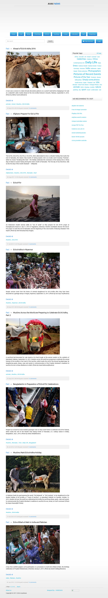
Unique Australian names (79, 121)
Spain (84, 82)
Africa (76, 56)
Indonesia (93, 68)
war (100, 89)
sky (80, 89)
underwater (94, 89)
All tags (99, 53)
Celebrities (81, 59)
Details (8, 100)
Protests (93, 77)
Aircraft (81, 56)
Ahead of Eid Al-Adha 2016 (24, 49)
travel (88, 89)
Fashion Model (83, 66)
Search (50, 41)
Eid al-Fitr (17, 183)
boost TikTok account (78, 136)
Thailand (89, 82)
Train (19, 442)
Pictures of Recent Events (87, 74)
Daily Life (25, 442)
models (92, 87)
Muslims (18, 104)
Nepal (75, 71)
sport (84, 90)
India (7, 578)
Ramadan (30, 173)
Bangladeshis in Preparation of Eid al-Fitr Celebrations (35, 384)
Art (85, 56)
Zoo (101, 84)
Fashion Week (92, 66)
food (35, 173)
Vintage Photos (94, 84)
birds (82, 87)
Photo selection (82, 71)
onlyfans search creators (79, 117)
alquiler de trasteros (78, 105)
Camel (13, 104)
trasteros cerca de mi (78, 129)
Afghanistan (9, 173)
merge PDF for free (78, 125)
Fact (7, 49)
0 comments (32, 108)
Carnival (93, 56)
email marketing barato (79, 133)
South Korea (78, 82)
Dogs (99, 63)
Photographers (94, 71)
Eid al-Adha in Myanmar (23, 250)
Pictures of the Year (82, 77)
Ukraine (75, 84)
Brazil (89, 56)
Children (89, 59)
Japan (99, 68)
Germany (76, 68)
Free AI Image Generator (79, 109)
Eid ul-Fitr (23, 173)
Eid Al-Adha (25, 104)
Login (99, 41)
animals (8, 104)
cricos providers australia (79, 140)
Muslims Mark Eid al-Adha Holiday (27, 453)
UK (94, 82)
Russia (99, 77)
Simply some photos (91, 80)
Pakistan (12, 578)
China (95, 59)
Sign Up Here (89, 41)
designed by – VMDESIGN (55, 590)
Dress (75, 66)
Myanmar (15, 303)
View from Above (83, 84)
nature (98, 87)
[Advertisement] (54, 19)
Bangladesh (32, 442)
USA (97, 82)
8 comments (33, 177)
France (99, 66)
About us (8, 590)
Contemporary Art (78, 63)
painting (75, 89)
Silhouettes (78, 80)
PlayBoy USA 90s (77, 113)
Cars (98, 56)
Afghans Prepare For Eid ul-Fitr (26, 114)
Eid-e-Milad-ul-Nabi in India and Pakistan (30, 522)
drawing (86, 87)
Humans (82, 68)
